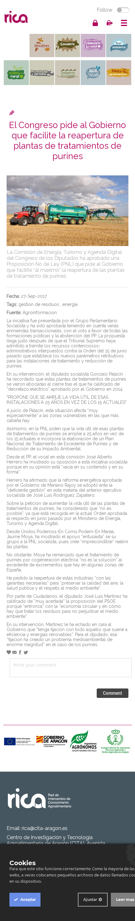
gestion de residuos (39, 304)
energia (70, 304)
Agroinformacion (40, 312)
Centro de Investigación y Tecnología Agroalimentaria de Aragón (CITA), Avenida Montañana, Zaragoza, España (56, 843)
